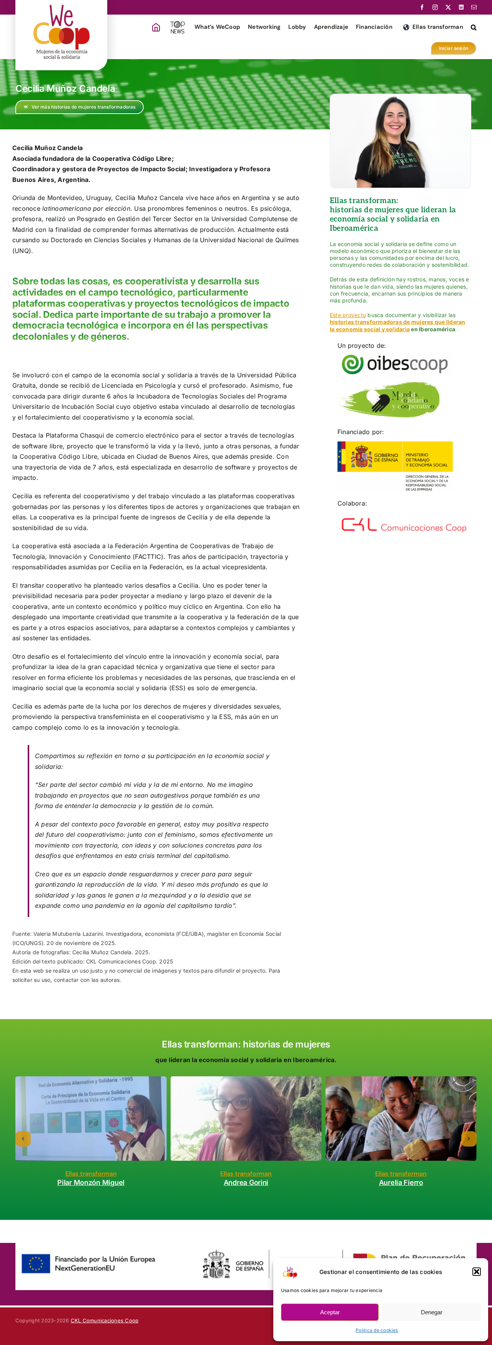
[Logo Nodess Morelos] (389, 383)
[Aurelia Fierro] (401, 1118)
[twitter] (448, 7)
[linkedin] (461, 7)
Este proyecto (348, 315)
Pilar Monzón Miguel (91, 1182)
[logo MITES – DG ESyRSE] (395, 444)
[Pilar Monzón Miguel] (90, 1118)
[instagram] (435, 7)
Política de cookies (377, 1330)
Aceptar (330, 1312)
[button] (476, 1272)
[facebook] (422, 7)
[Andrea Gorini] (245, 1118)
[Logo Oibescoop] (395, 354)
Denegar (431, 1312)
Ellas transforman (91, 1174)
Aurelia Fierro (401, 1182)
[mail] (474, 7)
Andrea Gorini (246, 1182)
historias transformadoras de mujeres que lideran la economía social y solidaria (397, 325)
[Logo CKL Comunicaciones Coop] (404, 516)
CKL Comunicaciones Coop (105, 1320)
